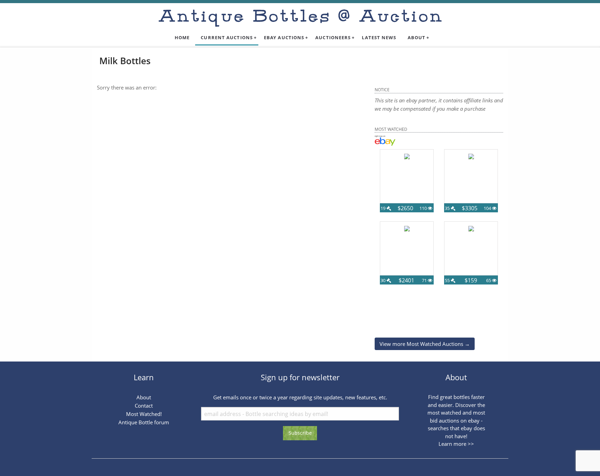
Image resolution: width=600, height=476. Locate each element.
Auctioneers (333, 37)
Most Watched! (144, 413)
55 (448, 280)
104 (488, 208)
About (417, 37)
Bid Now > (407, 214)
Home (182, 37)
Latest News (379, 37)
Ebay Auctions (284, 37)
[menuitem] (182, 37)
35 (448, 208)
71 (425, 280)
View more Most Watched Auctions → (425, 343)
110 (423, 208)
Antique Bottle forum (143, 422)
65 (489, 280)
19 (383, 208)
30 (383, 280)
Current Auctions (227, 37)
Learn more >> (456, 443)
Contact (144, 405)
